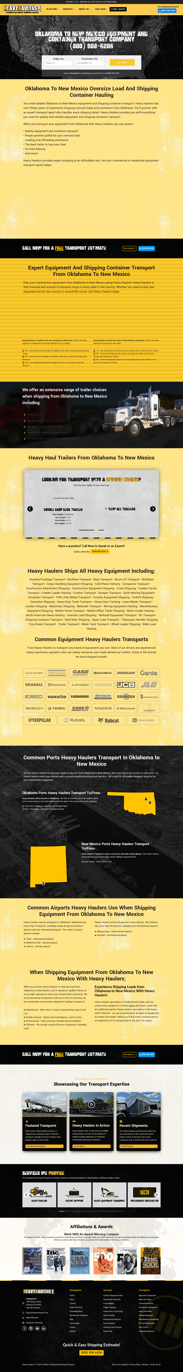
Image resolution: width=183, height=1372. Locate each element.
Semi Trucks (143, 1327)
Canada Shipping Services (113, 1295)
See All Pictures (127, 1146)
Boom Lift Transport (127, 579)
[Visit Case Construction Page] (80, 673)
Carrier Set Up (155, 1365)
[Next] (153, 509)
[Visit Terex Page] (57, 708)
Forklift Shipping (142, 597)
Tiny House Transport (42, 624)
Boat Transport (103, 579)
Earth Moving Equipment (138, 593)
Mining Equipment (146, 1315)
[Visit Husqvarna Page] (57, 684)
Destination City (90, 59)
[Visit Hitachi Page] (103, 684)
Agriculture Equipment (147, 1295)
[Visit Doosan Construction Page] (126, 673)
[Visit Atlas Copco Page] (57, 673)
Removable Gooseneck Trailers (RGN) (45, 427)
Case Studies (74, 1323)
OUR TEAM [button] (100, 9)
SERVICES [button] (68, 9)
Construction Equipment (148, 1307)
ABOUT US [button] (84, 9)
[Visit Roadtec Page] (149, 696)
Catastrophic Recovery (112, 1299)
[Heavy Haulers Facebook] (24, 1328)
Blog (71, 1319)
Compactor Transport (135, 584)
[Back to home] (22, 8)
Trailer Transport (68, 624)
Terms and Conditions (120, 1365)
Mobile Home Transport (70, 611)
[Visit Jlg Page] (149, 684)
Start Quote (128, 248)
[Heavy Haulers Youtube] (37, 1328)
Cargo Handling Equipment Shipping (70, 584)
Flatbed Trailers (34, 415)
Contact (73, 1303)
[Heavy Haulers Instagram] (31, 1328)
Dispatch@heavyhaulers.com (37, 1313)
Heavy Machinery (145, 1311)
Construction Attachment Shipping (48, 588)
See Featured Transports (36, 1146)
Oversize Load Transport (112, 1327)
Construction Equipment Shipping (93, 588)
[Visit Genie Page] (149, 673)
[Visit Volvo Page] (103, 708)
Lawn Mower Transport (137, 602)
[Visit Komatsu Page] (57, 696)
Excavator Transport (41, 597)
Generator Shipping (42, 602)
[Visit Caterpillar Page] (39, 720)
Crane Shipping (126, 588)
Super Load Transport (105, 620)
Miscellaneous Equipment (148, 1319)
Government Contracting (112, 1311)
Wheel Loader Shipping (125, 624)
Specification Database (78, 1315)
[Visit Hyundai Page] (80, 684)
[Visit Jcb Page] (126, 684)
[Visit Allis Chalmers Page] (34, 673)
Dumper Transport (109, 593)
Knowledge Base (76, 1311)
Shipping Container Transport (43, 620)
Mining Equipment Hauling (120, 606)
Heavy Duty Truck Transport (74, 602)
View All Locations (33, 1308)
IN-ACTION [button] (51, 9)
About (72, 1299)
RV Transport (147, 615)
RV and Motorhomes (147, 1323)
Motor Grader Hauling (140, 611)
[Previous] (30, 509)
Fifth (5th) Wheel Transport (73, 597)
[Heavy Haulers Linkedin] (43, 1328)
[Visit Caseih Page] (80, 708)
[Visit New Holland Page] (103, 696)
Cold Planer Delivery (107, 584)
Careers (72, 1327)
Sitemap (145, 1365)
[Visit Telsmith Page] (149, 708)
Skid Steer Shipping (77, 620)
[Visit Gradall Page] (34, 684)
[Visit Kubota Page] (74, 720)
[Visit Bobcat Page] (108, 720)
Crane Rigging (108, 1303)
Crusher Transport (84, 593)
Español (73, 1331)
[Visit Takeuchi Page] (34, 708)
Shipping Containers (146, 1331)
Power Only (107, 1331)
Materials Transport (89, 606)
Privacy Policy (135, 1365)
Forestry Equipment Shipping (111, 597)
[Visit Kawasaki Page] (126, 708)
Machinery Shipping (61, 606)
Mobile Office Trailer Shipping (106, 611)
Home (72, 1295)
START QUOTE (118, 9)
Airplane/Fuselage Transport (47, 579)
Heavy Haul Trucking (107, 602)
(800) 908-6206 (168, 10)
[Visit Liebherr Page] (80, 696)
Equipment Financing (34, 1323)
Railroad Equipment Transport (118, 615)
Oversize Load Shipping (81, 615)
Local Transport (109, 1323)
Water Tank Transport (95, 624)
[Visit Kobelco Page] (34, 696)
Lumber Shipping (36, 606)
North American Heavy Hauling (45, 615)
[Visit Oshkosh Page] (126, 696)
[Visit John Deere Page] (143, 720)
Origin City (58, 59)
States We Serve (76, 1307)
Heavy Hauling (109, 1315)
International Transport (112, 1319)
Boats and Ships (145, 1299)
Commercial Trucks (146, 1303)
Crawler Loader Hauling (56, 593)
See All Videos (79, 1146)
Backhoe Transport (79, 579)
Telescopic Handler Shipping (139, 620)
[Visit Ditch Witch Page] (103, 673)
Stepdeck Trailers (35, 421)
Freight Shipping (109, 1307)
